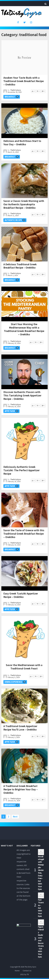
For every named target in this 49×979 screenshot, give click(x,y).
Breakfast (10, 96)
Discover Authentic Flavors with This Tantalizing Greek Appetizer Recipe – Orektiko (22, 395)
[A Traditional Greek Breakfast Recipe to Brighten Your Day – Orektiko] (24, 766)
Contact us (27, 970)
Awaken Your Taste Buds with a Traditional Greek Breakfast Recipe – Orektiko (23, 81)
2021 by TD (24, 974)
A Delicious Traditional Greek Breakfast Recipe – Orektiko (20, 266)
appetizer (10, 411)
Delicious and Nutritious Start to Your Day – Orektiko (22, 142)
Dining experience (13, 681)
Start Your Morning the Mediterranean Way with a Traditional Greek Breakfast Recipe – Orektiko (24, 329)
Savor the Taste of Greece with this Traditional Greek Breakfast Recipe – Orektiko (23, 533)
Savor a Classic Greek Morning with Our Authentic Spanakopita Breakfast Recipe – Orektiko (23, 204)
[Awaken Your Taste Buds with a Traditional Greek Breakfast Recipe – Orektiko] (24, 57)
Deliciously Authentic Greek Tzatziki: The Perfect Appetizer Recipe (21, 470)
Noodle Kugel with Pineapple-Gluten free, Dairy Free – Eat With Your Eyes (41, 872)
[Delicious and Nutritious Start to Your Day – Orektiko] (24, 120)
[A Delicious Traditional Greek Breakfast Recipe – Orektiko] (24, 244)
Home (17, 970)
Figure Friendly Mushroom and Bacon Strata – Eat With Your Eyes (41, 941)
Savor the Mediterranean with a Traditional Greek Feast (24, 666)
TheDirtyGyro (15, 90)
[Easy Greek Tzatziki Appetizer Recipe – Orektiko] (24, 573)
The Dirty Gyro (30, 967)
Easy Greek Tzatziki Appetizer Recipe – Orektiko (20, 595)
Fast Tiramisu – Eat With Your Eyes (41, 907)
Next (15, 816)
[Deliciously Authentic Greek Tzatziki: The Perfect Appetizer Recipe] (24, 441)
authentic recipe (13, 220)
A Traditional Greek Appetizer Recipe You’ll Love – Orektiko (20, 727)
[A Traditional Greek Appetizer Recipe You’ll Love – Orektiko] (24, 706)
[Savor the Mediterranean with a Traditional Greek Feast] (24, 639)
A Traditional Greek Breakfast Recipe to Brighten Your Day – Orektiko (20, 789)
